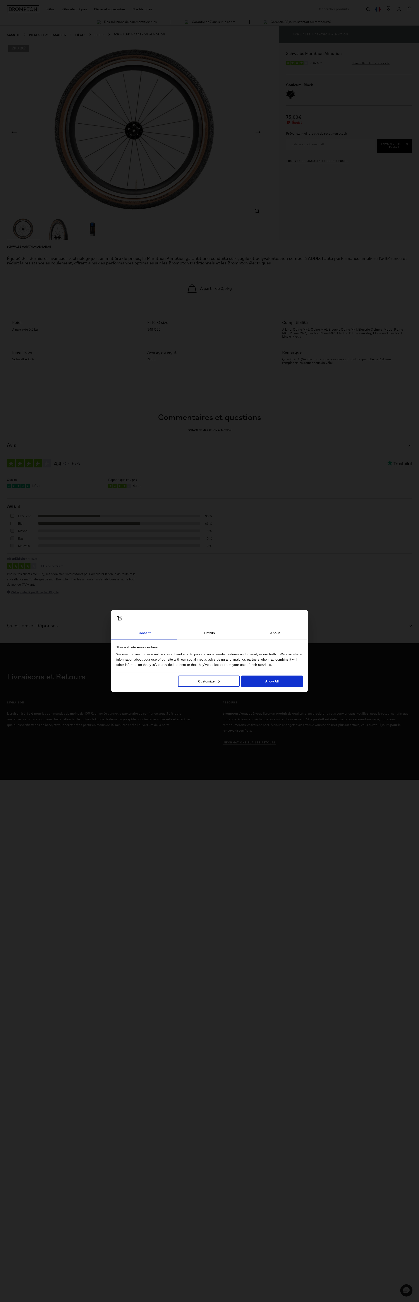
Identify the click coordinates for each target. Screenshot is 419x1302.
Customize (206, 681)
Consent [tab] (144, 633)
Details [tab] (209, 633)
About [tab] (275, 633)
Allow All (272, 681)
